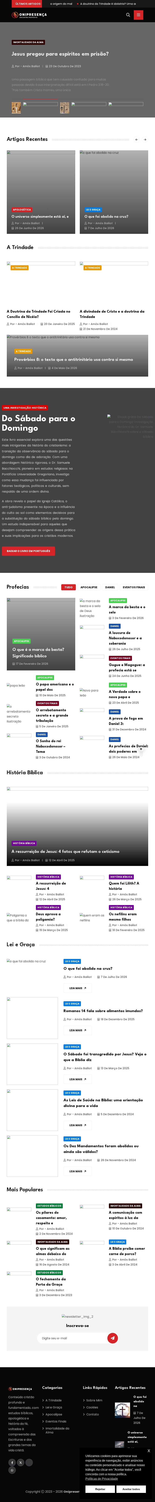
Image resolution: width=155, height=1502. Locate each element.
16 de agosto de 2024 (54, 1264)
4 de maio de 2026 (64, 368)
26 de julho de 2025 (126, 649)
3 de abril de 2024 (124, 1264)
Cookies (92, 1407)
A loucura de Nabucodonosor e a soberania (125, 638)
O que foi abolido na (139, 1402)
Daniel (110, 587)
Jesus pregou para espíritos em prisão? (60, 52)
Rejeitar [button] (100, 1489)
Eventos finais (134, 587)
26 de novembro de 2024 (118, 1160)
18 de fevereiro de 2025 (128, 930)
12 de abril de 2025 (62, 860)
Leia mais (76, 988)
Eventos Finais (120, 658)
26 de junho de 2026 (29, 228)
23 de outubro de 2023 (65, 62)
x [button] (149, 1450)
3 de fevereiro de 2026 (128, 618)
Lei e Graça (93, 209)
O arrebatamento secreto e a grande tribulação (52, 716)
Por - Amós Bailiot (27, 62)
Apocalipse (89, 587)
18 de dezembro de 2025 (118, 1019)
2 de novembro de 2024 (56, 1234)
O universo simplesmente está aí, (137, 1437)
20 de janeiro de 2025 (59, 324)
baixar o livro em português (28, 551)
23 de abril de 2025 (125, 703)
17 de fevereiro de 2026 (32, 664)
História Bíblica (24, 843)
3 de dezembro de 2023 (55, 1295)
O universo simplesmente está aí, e (40, 216)
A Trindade (19, 267)
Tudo (68, 587)
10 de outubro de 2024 (128, 1228)
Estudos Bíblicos (49, 1205)
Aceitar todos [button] (131, 1489)
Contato (92, 1414)
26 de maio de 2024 (126, 757)
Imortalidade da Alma (28, 41)
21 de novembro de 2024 (100, 329)
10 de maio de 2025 (52, 695)
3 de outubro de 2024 (54, 757)
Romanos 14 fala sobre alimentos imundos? (103, 1011)
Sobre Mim (94, 1400)
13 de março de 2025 (115, 1068)
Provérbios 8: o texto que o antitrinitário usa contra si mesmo (73, 360)
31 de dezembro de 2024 (129, 729)
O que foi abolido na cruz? (106, 216)
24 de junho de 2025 (126, 676)
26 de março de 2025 (127, 899)
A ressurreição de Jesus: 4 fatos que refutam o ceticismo (65, 852)
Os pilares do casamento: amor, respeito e (51, 1218)
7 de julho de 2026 (101, 228)
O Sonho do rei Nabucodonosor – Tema (50, 747)
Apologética (22, 209)
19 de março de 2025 (53, 930)
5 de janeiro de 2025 (53, 726)
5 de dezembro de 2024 (117, 1114)
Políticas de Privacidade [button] (101, 1478)
